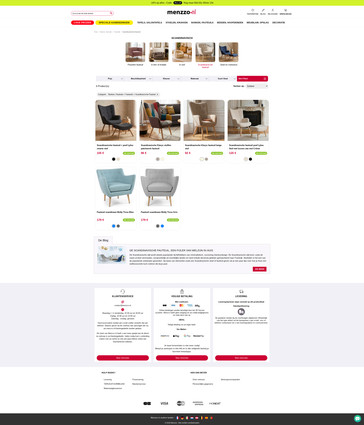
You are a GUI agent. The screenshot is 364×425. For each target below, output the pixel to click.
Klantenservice (139, 384)
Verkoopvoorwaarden (230, 379)
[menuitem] (82, 22)
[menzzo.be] (201, 417)
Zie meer (259, 269)
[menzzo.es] (206, 417)
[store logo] (182, 13)
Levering (108, 379)
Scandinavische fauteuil (205, 65)
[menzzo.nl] (192, 417)
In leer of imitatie (158, 64)
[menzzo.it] (187, 417)
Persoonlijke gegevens (203, 384)
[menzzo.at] (197, 417)
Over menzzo (199, 379)
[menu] (182, 22)
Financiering (137, 379)
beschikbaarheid (138, 79)
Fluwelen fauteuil (135, 64)
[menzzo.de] (182, 417)
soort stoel (223, 79)
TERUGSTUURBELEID (114, 384)
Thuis (96, 32)
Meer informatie (122, 358)
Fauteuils (117, 32)
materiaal (195, 79)
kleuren (166, 79)
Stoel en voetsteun (228, 64)
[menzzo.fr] (177, 417)
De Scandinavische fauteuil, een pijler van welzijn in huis (171, 250)
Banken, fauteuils (106, 32)
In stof (182, 64)
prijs (110, 79)
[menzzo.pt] (211, 417)
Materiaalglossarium (113, 388)
